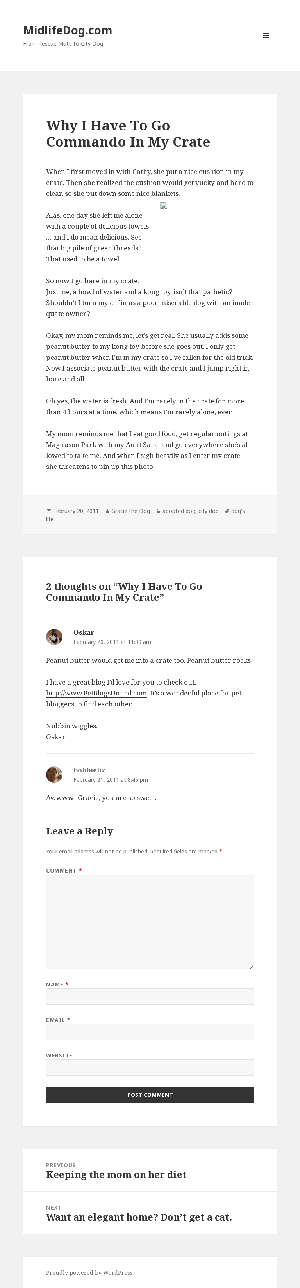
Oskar (84, 632)
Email (58, 1020)
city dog (208, 510)
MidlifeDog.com (67, 29)
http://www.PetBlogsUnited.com (96, 692)
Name (57, 984)
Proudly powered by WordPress (89, 1272)
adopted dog (178, 510)
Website (59, 1055)
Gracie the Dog (130, 510)
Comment (64, 870)
